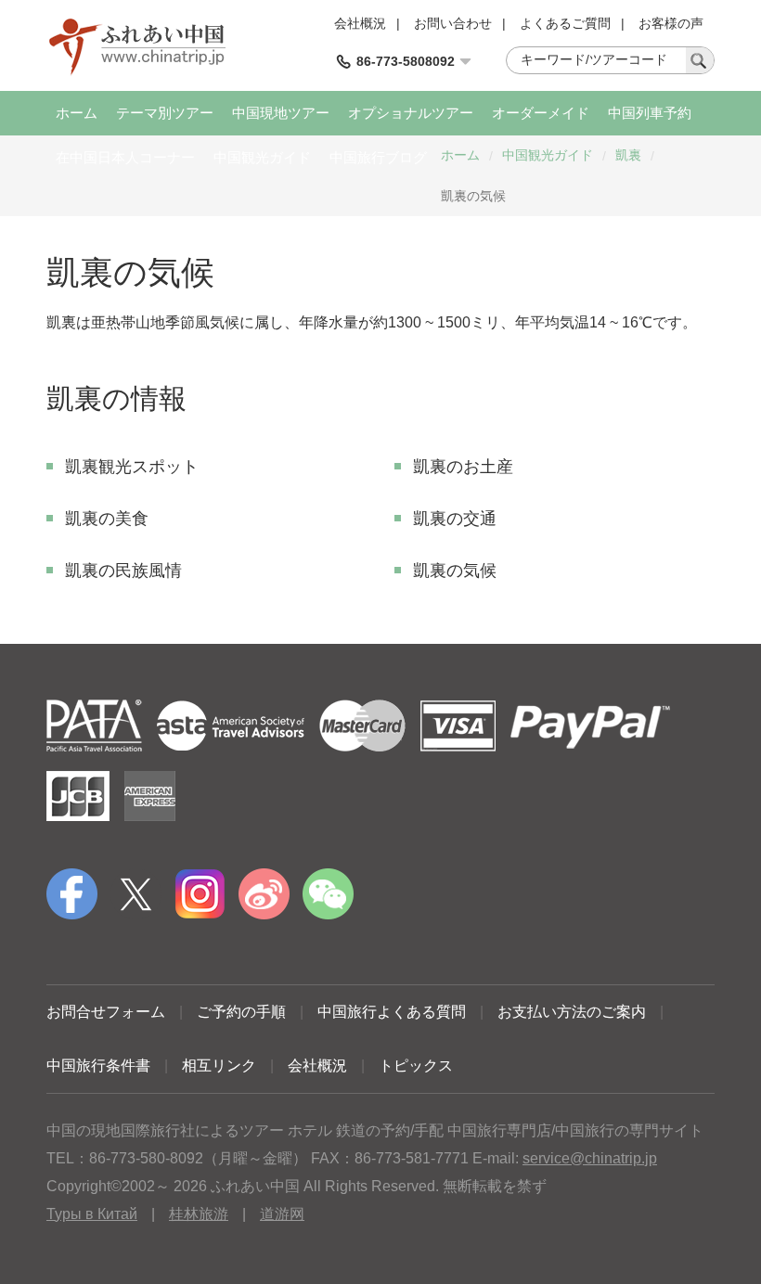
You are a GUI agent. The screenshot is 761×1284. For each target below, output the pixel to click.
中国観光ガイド (262, 157)
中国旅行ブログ (378, 157)
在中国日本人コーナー (125, 157)
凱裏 (628, 155)
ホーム (76, 113)
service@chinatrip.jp (589, 1158)
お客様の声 (670, 23)
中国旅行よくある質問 (391, 1012)
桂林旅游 (198, 1214)
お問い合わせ (453, 23)
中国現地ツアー (280, 113)
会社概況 (360, 23)
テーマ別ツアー (164, 113)
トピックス (416, 1065)
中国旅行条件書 (98, 1065)
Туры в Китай (91, 1214)
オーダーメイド (540, 113)
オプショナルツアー (410, 113)
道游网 (282, 1214)
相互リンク (219, 1065)
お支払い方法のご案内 (571, 1012)
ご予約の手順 (241, 1012)
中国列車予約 (649, 113)
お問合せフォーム (105, 1012)
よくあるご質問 (565, 23)
